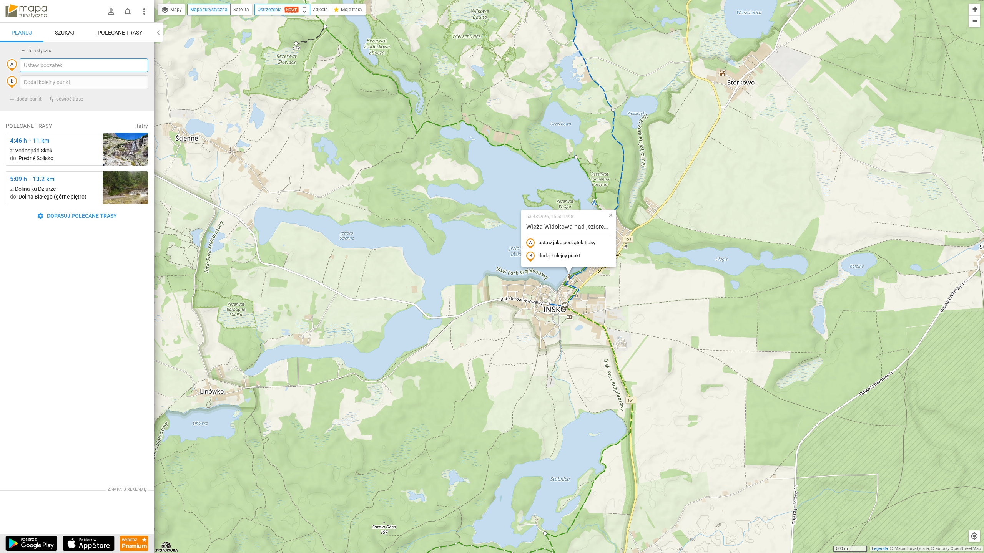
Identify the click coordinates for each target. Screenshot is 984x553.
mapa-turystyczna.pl (26, 11)
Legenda (880, 548)
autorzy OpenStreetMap (958, 548)
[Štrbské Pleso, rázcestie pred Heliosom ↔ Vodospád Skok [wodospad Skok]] (125, 149)
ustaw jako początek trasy (567, 242)
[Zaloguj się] (111, 11)
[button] (296, 43)
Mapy (175, 9)
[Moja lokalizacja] (974, 536)
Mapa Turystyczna (911, 548)
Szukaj (65, 33)
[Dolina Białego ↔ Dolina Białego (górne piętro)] (125, 187)
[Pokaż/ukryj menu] (144, 11)
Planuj (22, 33)
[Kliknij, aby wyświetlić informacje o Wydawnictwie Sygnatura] (166, 546)
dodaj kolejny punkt (559, 255)
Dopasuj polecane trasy (81, 216)
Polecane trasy (120, 33)
